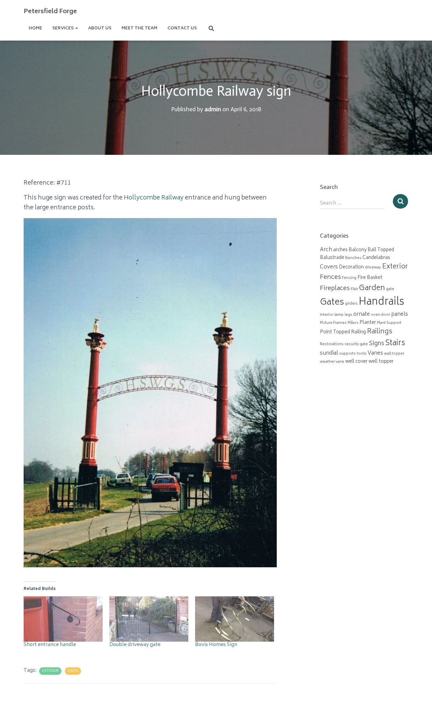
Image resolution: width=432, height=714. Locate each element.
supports (347, 354)
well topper (381, 362)
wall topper (394, 354)
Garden (372, 288)
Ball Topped (381, 250)
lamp (339, 315)
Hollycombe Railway (154, 198)
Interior (326, 315)
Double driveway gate (134, 645)
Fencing (349, 278)
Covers (329, 267)
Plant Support (389, 323)
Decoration (351, 267)
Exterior (50, 671)
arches (340, 250)
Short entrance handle (50, 645)
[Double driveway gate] (148, 619)
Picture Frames (333, 323)
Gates (332, 302)
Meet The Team (139, 28)
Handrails (381, 302)
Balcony (358, 250)
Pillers (353, 323)
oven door (380, 315)
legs (348, 315)
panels (399, 314)
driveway (373, 267)
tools (362, 354)
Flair (354, 289)
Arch (326, 250)
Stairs (395, 343)
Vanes (375, 353)
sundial (329, 353)
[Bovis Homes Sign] (234, 619)
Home (35, 28)
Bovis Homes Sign (216, 645)
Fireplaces (335, 288)
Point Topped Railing (343, 332)
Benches (353, 258)
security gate (356, 344)
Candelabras (376, 258)
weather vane (332, 362)
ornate (361, 314)
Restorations (332, 344)
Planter (367, 323)
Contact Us (182, 28)
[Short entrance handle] (63, 619)
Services (63, 28)
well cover (356, 362)
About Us (99, 28)
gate (390, 289)
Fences (330, 277)
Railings (379, 332)
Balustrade (332, 258)
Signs (73, 671)
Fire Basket (369, 278)
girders (351, 304)
